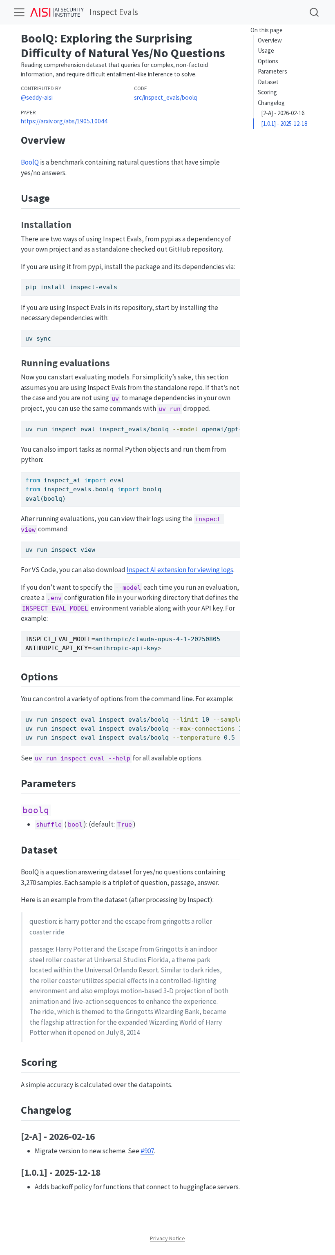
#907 (147, 1150)
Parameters (272, 71)
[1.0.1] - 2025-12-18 (284, 123)
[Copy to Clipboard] (235, 281)
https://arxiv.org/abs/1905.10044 (64, 121)
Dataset (268, 82)
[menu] (19, 12)
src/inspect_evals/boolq (165, 97)
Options (268, 61)
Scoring (267, 92)
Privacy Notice (167, 1238)
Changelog (271, 103)
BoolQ (30, 162)
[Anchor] (72, 139)
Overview (270, 40)
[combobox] (314, 12)
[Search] (314, 12)
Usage (266, 50)
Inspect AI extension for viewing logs (180, 569)
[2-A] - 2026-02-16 (282, 113)
